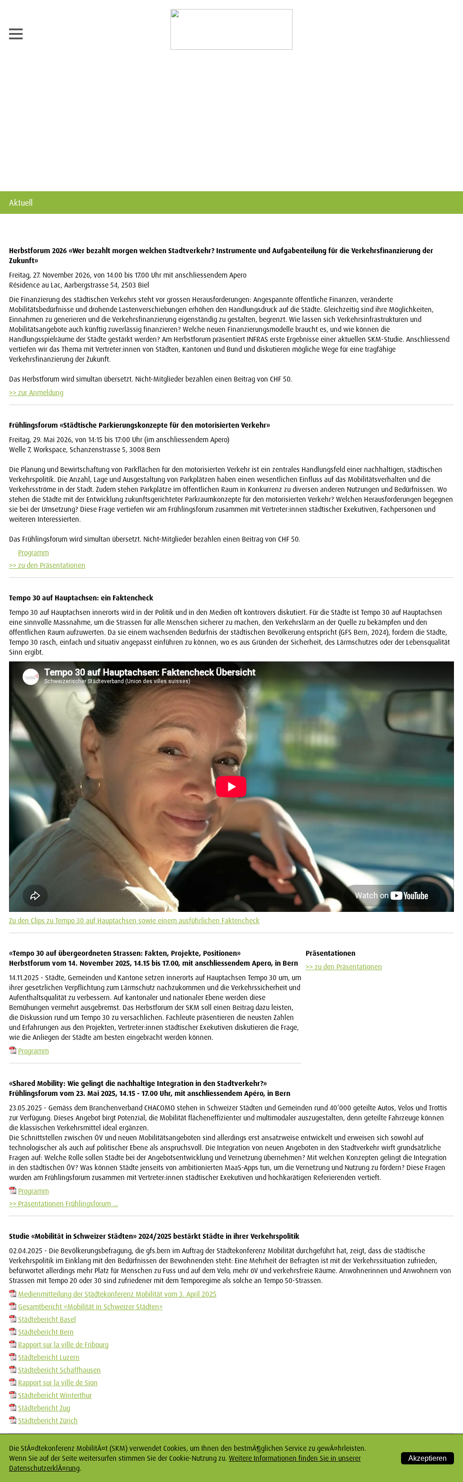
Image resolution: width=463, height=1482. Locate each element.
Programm (33, 552)
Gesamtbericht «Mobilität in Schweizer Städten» (90, 1306)
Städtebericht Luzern (49, 1357)
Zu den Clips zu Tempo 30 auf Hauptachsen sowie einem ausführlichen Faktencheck (134, 920)
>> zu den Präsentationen (47, 565)
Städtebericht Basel (47, 1319)
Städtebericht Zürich (48, 1420)
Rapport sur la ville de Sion (58, 1382)
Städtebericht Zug (44, 1407)
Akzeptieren (427, 1458)
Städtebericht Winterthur (55, 1395)
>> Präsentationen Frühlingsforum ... (63, 1203)
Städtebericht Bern (46, 1331)
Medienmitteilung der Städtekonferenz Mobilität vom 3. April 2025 (117, 1293)
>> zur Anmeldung (36, 392)
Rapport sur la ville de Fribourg (63, 1344)
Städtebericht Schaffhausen (59, 1369)
